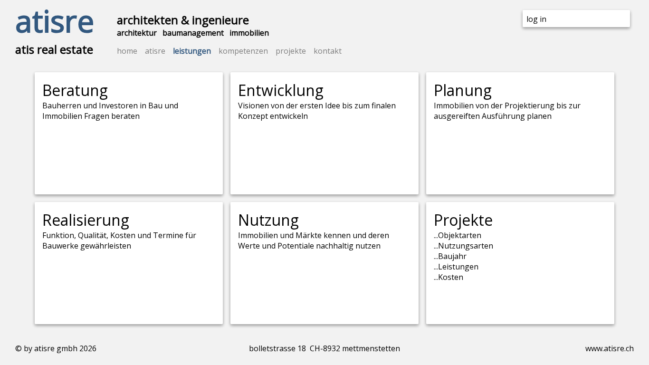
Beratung (75, 90)
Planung (463, 90)
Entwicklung (281, 90)
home (127, 51)
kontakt (328, 51)
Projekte (463, 220)
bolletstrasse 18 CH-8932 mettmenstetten (324, 348)
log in (536, 19)
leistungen (192, 51)
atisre (54, 20)
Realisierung (85, 220)
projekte (291, 51)
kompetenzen (243, 51)
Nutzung (268, 220)
